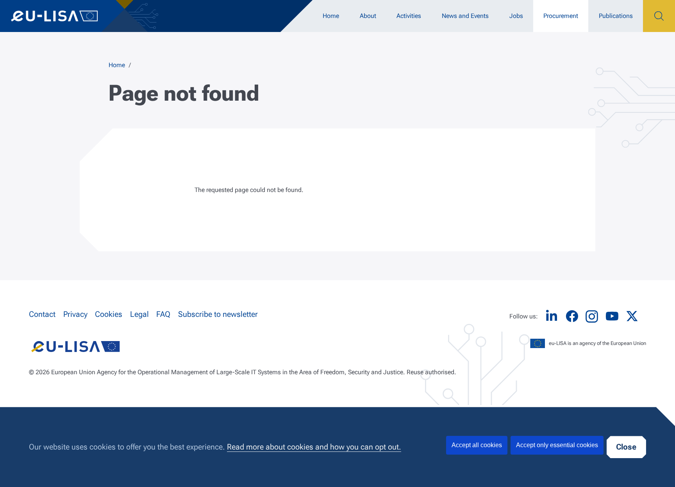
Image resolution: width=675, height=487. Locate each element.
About (368, 16)
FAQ (163, 314)
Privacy (75, 314)
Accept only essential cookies (557, 445)
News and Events (465, 16)
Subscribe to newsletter (218, 314)
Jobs (516, 16)
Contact (42, 314)
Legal (139, 314)
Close (626, 447)
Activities (408, 16)
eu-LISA (62, 16)
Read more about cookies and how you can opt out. (314, 447)
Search (659, 16)
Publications (616, 16)
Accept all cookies (477, 445)
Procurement (560, 16)
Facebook (572, 316)
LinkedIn (551, 316)
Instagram (592, 316)
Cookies (108, 314)
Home (331, 16)
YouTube (612, 316)
